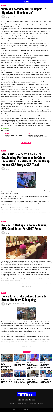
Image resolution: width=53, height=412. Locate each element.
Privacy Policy (33, 404)
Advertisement (13, 404)
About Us (26, 404)
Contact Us (20, 404)
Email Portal (40, 404)
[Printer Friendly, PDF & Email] (5, 128)
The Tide (9, 17)
